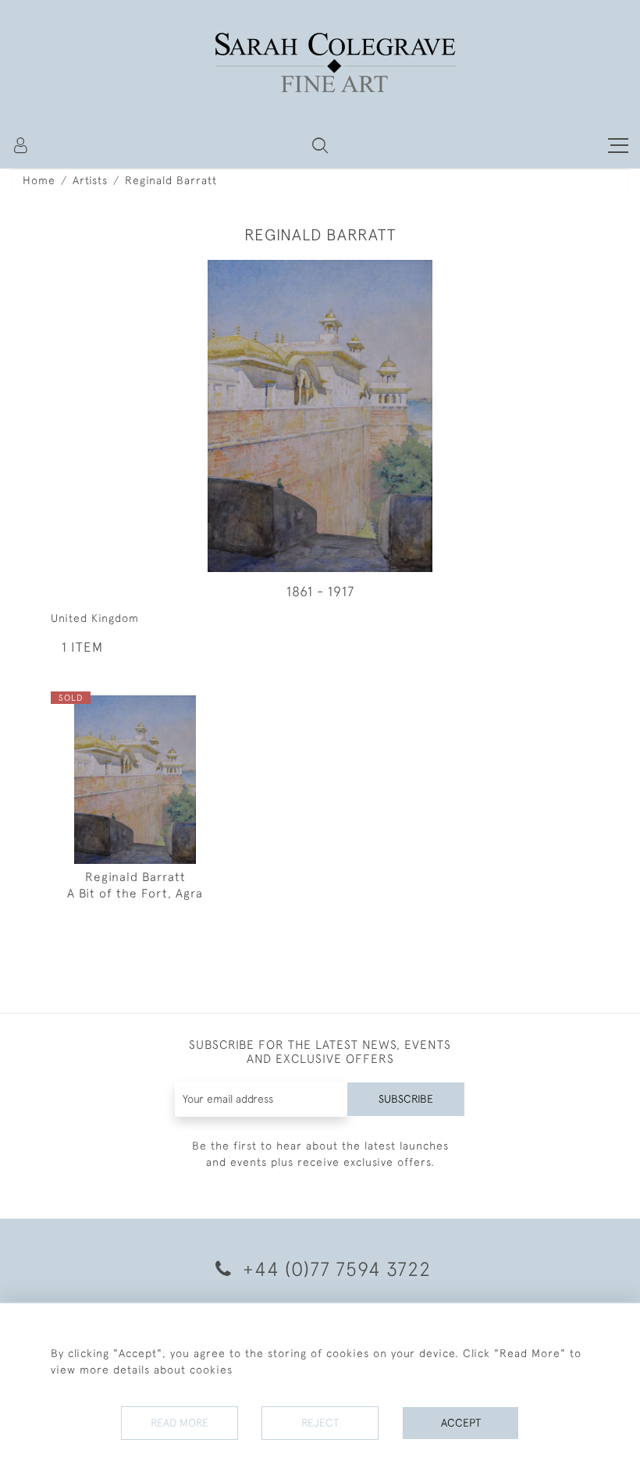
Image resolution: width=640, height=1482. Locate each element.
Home (39, 180)
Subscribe (406, 1099)
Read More (179, 1422)
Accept (461, 1422)
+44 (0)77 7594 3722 (334, 1268)
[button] (320, 145)
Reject (320, 1422)
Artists (90, 180)
